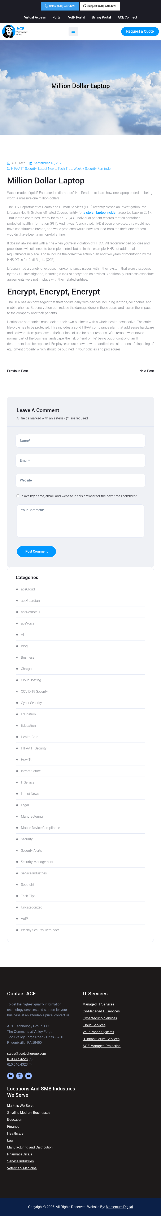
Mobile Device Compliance (40, 828)
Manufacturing (32, 816)
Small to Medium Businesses (28, 1112)
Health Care (29, 737)
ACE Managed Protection (102, 1046)
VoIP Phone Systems (98, 1032)
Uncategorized (31, 907)
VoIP (24, 919)
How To (26, 760)
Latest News (47, 169)
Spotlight (27, 885)
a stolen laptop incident (100, 213)
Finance (13, 1126)
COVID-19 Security (34, 692)
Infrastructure (31, 771)
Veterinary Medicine (22, 1168)
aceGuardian (30, 601)
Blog (24, 646)
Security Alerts (31, 851)
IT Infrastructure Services (101, 1039)
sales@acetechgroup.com (26, 1053)
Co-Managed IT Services (101, 1011)
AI (22, 635)
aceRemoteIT (30, 612)
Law (10, 1140)
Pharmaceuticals (19, 1154)
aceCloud (28, 589)
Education (28, 714)
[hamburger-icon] (73, 31)
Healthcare (15, 1133)
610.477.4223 (17, 1059)
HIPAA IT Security (24, 169)
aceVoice (27, 623)
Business (27, 657)
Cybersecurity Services (100, 1018)
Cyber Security (31, 703)
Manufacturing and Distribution (30, 1147)
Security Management (37, 862)
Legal (25, 805)
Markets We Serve (20, 1105)
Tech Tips (65, 169)
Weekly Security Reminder (93, 169)
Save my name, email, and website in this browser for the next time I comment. (80, 496)
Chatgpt (27, 669)
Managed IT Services (98, 1004)
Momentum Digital (119, 1207)
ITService (27, 782)
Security (27, 839)
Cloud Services (94, 1025)
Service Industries (34, 873)
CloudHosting (31, 680)
